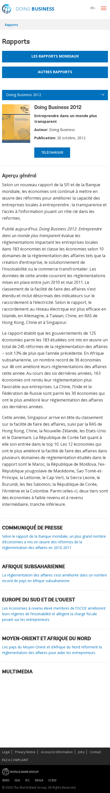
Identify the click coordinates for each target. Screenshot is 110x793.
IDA (17, 780)
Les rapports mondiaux (55, 56)
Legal (6, 752)
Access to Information (57, 752)
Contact (95, 752)
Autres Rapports (55, 71)
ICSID (52, 780)
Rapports (11, 25)
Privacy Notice (25, 752)
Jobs (81, 752)
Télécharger (52, 152)
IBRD (5, 780)
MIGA (39, 780)
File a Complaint (15, 760)
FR (92, 8)
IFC (27, 780)
